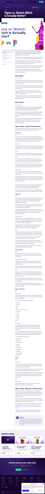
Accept (26, 490)
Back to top (4, 64)
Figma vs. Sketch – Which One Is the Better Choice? (7, 58)
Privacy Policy (34, 492)
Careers (17, 481)
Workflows (3, 481)
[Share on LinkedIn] (7, 62)
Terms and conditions (40, 481)
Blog (23, 480)
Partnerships (17, 480)
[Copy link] (3, 62)
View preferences (40, 490)
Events (24, 481)
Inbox (2, 485)
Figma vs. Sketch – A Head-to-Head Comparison (7, 56)
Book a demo (25, 469)
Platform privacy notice (40, 480)
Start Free (18, 469)
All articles (6, 7)
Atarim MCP (4, 487)
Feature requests (32, 480)
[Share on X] (5, 62)
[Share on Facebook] (10, 62)
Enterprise (10, 481)
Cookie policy (30, 492)
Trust (16, 485)
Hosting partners (11, 480)
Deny (33, 490)
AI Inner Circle (3, 480)
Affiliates (31, 481)
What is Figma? (5, 52)
